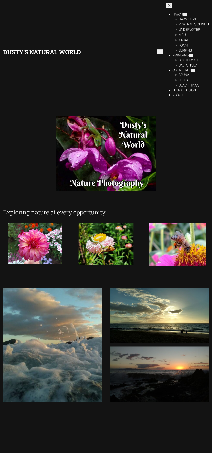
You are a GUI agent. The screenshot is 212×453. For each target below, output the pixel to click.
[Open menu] (160, 51)
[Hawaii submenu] (185, 14)
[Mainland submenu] (191, 55)
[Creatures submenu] (193, 70)
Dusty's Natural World (42, 52)
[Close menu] (169, 5)
